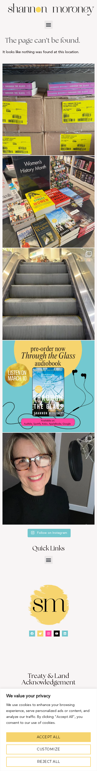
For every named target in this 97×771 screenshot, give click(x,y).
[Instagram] (48, 634)
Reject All (48, 761)
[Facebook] (32, 634)
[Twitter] (40, 634)
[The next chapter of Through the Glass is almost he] (48, 386)
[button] (49, 25)
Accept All (48, 737)
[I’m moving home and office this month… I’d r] (48, 109)
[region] (48, 730)
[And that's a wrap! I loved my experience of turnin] (48, 479)
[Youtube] (57, 634)
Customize (48, 749)
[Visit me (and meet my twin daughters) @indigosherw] (48, 294)
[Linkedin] (65, 634)
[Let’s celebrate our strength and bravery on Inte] (48, 202)
